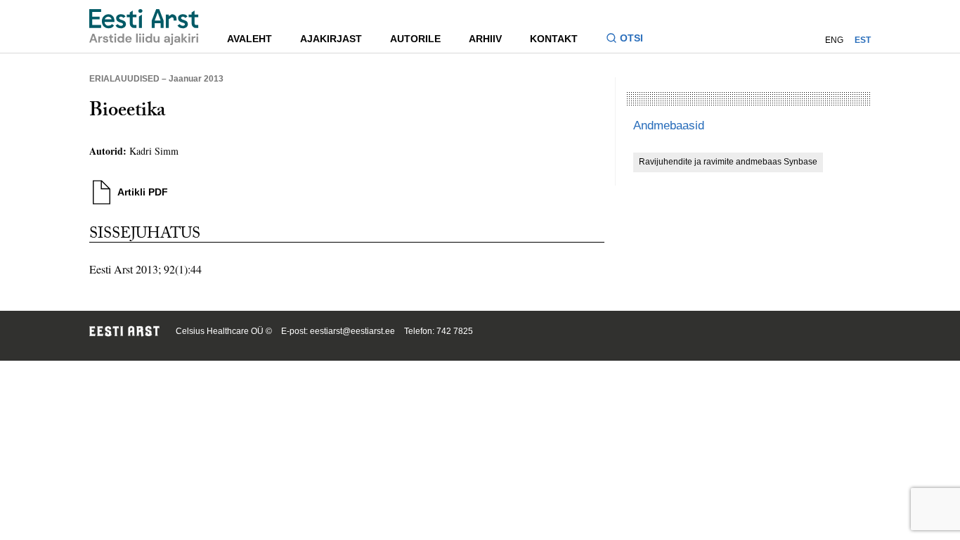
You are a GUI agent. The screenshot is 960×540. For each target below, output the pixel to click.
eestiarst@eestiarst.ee (352, 331)
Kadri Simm (154, 151)
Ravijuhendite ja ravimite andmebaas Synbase (728, 162)
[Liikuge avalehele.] (144, 27)
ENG (834, 40)
